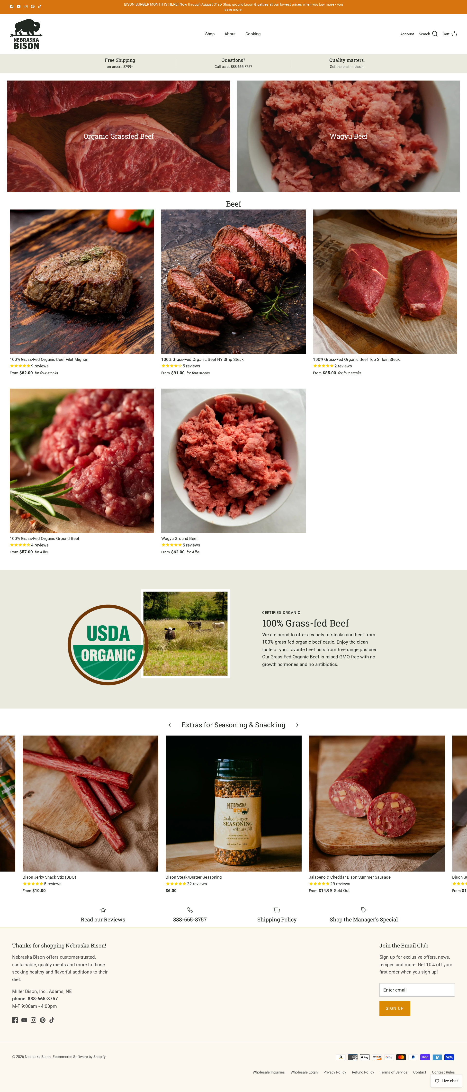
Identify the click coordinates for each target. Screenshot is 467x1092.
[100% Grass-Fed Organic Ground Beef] (82, 461)
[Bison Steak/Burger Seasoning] (234, 804)
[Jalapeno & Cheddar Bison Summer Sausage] (377, 804)
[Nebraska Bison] (26, 34)
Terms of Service (393, 1072)
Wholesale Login (304, 1072)
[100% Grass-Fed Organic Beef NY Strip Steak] (233, 281)
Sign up (395, 1008)
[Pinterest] (33, 6)
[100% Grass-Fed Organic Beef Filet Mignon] (82, 281)
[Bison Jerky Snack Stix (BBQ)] (91, 804)
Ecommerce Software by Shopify (79, 1057)
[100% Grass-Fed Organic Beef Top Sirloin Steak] (385, 281)
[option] (118, 136)
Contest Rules (443, 1072)
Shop (210, 33)
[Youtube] (18, 6)
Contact (419, 1072)
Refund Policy (363, 1072)
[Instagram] (25, 6)
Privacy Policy (334, 1072)
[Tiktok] (40, 6)
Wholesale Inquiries (269, 1072)
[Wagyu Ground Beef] (233, 461)
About (230, 33)
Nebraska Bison (38, 1057)
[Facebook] (11, 6)
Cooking (253, 33)
